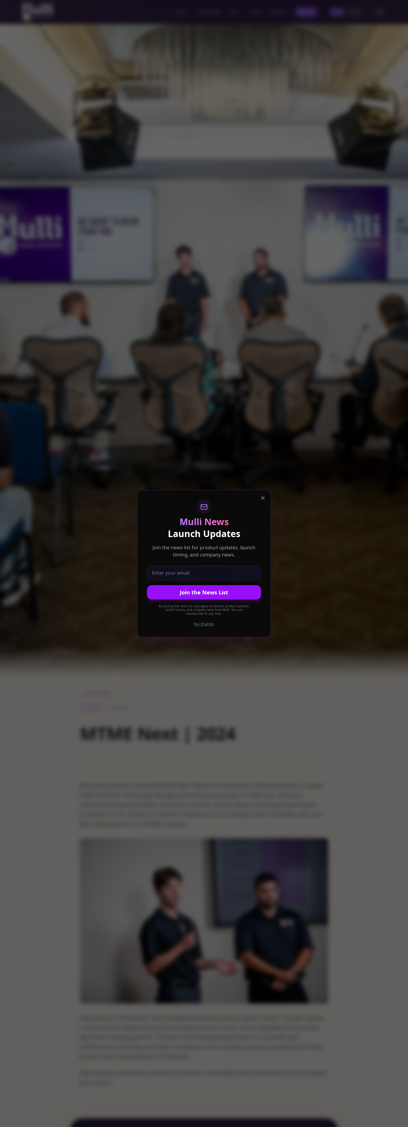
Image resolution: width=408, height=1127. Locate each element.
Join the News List (204, 592)
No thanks (204, 624)
